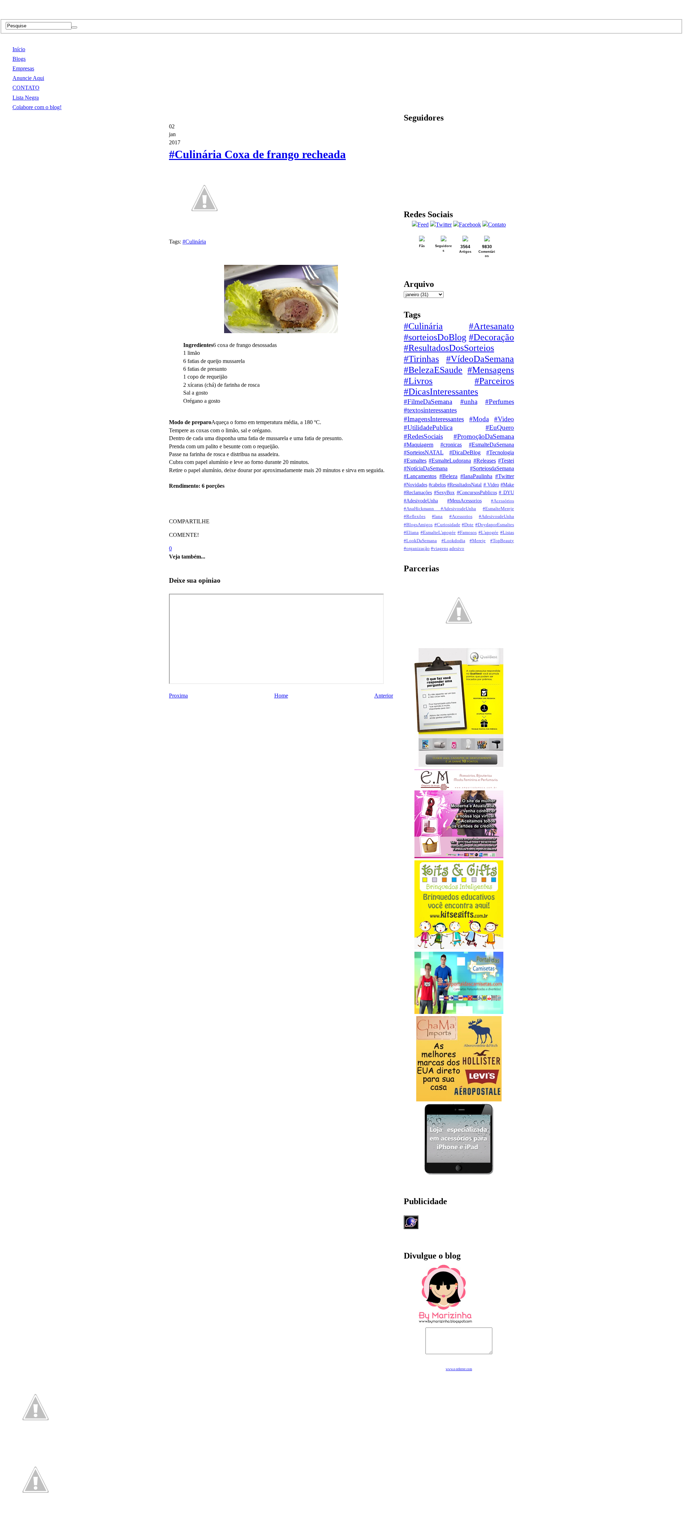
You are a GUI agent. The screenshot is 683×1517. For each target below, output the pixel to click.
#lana (437, 516)
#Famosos (467, 532)
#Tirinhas (421, 359)
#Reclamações (418, 492)
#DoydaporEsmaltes (494, 524)
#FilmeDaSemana (428, 401)
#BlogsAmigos (418, 524)
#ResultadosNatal (464, 484)
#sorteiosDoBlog (435, 337)
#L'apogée (488, 532)
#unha (468, 401)
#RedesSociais (423, 436)
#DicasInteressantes (441, 391)
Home (281, 696)
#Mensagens (490, 370)
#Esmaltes (415, 461)
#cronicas (451, 445)
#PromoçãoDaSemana (484, 436)
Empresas (23, 68)
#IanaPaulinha (476, 476)
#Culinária (194, 242)
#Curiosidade (447, 524)
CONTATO (25, 88)
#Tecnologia (500, 452)
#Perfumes (499, 401)
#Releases (484, 461)
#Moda (479, 419)
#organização (417, 548)
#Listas (507, 532)
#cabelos (437, 484)
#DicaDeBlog (465, 452)
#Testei (506, 461)
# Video (491, 484)
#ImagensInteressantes (434, 419)
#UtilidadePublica (428, 427)
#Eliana (411, 532)
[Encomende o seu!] (35, 1513)
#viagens (439, 548)
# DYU (506, 492)
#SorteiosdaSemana (492, 468)
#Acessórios (502, 500)
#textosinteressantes (430, 410)
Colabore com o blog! (37, 107)
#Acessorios (460, 516)
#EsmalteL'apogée (438, 532)
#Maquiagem (418, 445)
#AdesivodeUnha (421, 500)
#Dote (467, 524)
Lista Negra (25, 98)
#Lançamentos (420, 476)
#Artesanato (491, 326)
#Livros (418, 381)
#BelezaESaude (433, 370)
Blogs (19, 59)
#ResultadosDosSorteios (449, 348)
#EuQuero (500, 427)
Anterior (383, 696)
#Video (504, 419)
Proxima (178, 696)
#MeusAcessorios (464, 500)
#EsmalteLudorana (450, 461)
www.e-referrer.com (459, 1369)
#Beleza (448, 476)
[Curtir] (204, 229)
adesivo (456, 548)
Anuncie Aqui (28, 78)
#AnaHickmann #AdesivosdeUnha (440, 508)
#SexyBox (444, 492)
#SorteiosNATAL (424, 452)
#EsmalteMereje (498, 508)
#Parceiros (494, 381)
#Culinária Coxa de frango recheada (257, 154)
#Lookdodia (453, 540)
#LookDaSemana (420, 540)
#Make (507, 484)
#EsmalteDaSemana (491, 445)
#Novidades (415, 484)
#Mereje (478, 540)
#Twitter (504, 476)
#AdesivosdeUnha (496, 516)
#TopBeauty (502, 540)
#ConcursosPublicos (477, 492)
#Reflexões (414, 516)
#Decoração (491, 337)
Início (18, 49)
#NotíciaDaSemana (426, 468)
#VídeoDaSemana (480, 359)
